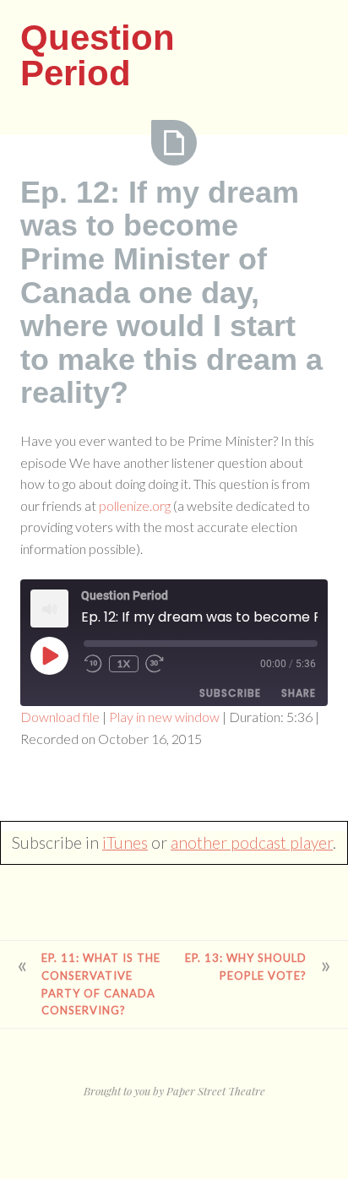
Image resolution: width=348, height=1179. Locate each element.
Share (298, 693)
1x (124, 663)
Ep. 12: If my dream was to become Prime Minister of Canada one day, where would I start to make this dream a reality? (171, 292)
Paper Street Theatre (215, 1091)
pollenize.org (135, 505)
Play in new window (164, 717)
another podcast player (252, 842)
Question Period (97, 55)
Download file (60, 717)
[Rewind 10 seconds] (93, 664)
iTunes (125, 842)
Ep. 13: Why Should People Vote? (246, 966)
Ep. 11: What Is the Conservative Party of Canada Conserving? (100, 984)
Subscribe (230, 693)
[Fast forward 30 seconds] (156, 664)
